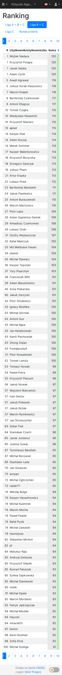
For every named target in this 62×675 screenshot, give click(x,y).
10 (57, 41)
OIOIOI (40, 667)
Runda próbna (28, 31)
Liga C (9, 31)
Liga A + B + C (15, 24)
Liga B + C (37, 24)
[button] (23, 4)
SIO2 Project (33, 672)
